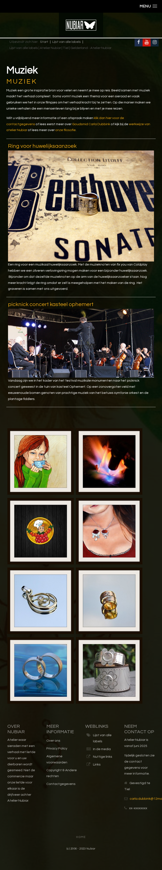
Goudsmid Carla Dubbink (91, 124)
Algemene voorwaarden (56, 759)
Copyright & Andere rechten (61, 773)
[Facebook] (139, 42)
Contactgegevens (61, 784)
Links (97, 764)
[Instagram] (155, 42)
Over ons (53, 740)
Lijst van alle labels (102, 738)
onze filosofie (65, 130)
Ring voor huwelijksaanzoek (42, 146)
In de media (102, 749)
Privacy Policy (56, 748)
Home (81, 837)
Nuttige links (102, 756)
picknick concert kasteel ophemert (50, 304)
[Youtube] (147, 42)
